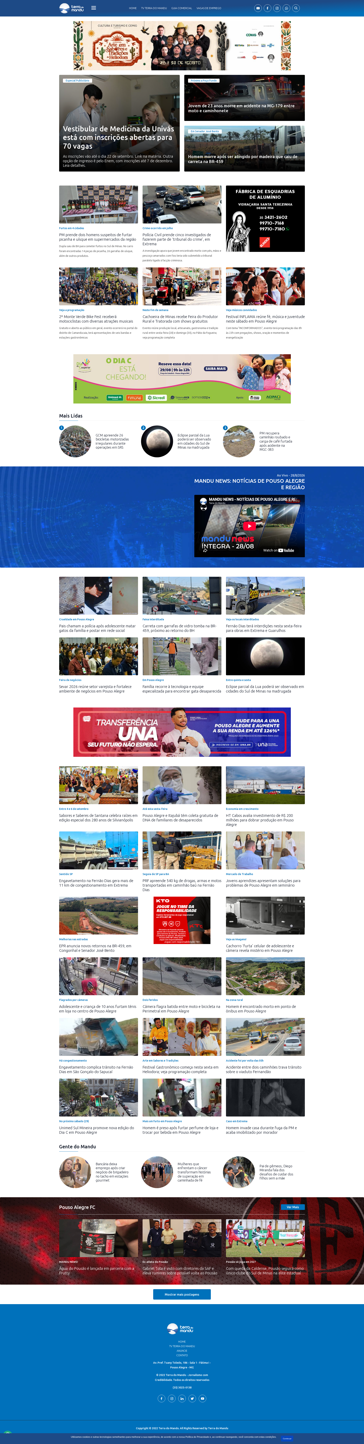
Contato (182, 1355)
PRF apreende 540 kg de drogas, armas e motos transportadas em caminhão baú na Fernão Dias (182, 885)
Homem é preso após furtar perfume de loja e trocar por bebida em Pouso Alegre (180, 1130)
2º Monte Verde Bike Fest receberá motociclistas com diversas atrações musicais (96, 318)
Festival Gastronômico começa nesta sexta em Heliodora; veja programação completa (181, 1069)
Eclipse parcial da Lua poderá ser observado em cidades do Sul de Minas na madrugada (265, 688)
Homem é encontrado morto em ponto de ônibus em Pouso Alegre (261, 1008)
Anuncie (182, 1350)
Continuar (287, 1439)
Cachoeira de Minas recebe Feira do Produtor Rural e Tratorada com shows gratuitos (180, 318)
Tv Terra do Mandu (154, 8)
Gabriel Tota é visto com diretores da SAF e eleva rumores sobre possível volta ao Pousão (180, 1270)
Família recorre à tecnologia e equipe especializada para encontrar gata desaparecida (182, 688)
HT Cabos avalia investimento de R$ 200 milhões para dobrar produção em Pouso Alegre (260, 820)
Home (133, 8)
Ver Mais (293, 1207)
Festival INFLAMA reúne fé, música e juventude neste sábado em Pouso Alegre (265, 318)
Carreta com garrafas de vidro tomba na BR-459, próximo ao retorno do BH (180, 628)
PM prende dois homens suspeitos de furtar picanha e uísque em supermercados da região (97, 237)
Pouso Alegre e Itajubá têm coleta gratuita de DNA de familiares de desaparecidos (180, 817)
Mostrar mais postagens (182, 1294)
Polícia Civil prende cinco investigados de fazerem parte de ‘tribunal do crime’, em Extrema (177, 239)
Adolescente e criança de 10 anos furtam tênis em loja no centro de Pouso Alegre (97, 1008)
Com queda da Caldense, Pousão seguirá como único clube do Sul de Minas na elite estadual (265, 1270)
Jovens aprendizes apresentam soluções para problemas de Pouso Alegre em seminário (263, 882)
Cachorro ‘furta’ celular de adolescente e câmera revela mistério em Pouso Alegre (260, 948)
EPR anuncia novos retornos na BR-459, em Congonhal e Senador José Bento (95, 948)
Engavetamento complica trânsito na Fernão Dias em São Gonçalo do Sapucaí (96, 1069)
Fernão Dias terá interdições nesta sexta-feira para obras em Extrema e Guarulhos (264, 628)
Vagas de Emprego (209, 8)
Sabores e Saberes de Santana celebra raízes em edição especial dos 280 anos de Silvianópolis (98, 817)
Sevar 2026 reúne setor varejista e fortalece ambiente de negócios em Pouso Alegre (95, 688)
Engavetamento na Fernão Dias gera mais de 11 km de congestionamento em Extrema (96, 882)
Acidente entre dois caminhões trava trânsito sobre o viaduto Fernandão (263, 1069)
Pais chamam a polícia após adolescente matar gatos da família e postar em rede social (97, 628)
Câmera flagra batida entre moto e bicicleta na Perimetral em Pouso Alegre (181, 1008)
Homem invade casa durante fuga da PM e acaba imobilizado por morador (261, 1130)
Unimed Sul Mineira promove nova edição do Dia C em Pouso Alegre (96, 1130)
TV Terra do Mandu (182, 1346)
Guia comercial (181, 8)
